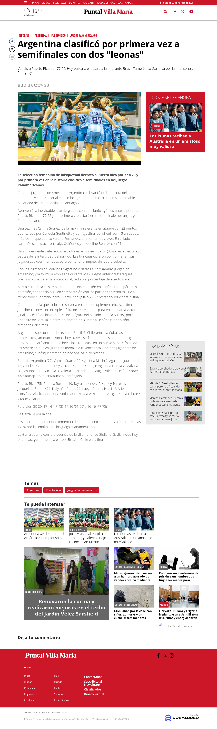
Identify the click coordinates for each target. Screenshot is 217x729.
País (56, 675)
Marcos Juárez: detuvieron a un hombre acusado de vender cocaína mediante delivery (166, 403)
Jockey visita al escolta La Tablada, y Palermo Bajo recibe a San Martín (88, 537)
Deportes (74, 3)
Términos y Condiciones (34, 712)
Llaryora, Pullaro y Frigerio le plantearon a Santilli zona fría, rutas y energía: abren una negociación (178, 616)
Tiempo (58, 694)
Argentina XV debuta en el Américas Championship (44, 535)
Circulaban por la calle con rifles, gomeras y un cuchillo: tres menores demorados (133, 616)
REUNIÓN (164, 604)
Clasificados (125, 3)
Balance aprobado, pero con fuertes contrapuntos (167, 370)
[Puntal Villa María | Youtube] (191, 12)
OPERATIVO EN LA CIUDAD (126, 604)
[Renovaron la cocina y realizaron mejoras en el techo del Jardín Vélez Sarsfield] (66, 571)
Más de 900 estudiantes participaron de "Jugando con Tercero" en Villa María (166, 386)
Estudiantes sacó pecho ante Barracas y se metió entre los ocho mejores (164, 416)
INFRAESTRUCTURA (33, 592)
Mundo (58, 682)
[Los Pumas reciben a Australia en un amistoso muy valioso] (134, 529)
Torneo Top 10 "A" (78, 530)
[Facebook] (12, 41)
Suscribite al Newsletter (93, 683)
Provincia (29, 700)
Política (58, 688)
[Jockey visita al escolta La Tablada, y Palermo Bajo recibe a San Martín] (89, 529)
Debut (28, 530)
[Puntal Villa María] (51, 658)
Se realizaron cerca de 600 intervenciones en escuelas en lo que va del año (166, 357)
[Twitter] (12, 49)
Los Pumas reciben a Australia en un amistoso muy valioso (175, 141)
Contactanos (93, 677)
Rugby (118, 530)
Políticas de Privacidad (57, 712)
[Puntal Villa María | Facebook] (175, 12)
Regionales (59, 3)
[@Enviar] (12, 57)
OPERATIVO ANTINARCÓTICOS (128, 567)
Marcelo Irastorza (182, 626)
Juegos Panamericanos (82, 490)
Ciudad (46, 3)
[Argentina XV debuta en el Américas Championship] (44, 529)
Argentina (33, 490)
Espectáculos (61, 700)
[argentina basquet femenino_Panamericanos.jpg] (79, 128)
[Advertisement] (175, 270)
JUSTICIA (163, 567)
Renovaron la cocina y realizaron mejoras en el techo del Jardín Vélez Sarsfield (66, 607)
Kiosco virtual (106, 3)
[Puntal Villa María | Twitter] (182, 12)
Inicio (35, 3)
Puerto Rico (53, 490)
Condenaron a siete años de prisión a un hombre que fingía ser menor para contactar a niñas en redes (178, 578)
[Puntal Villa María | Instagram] (172, 655)
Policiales (89, 3)
